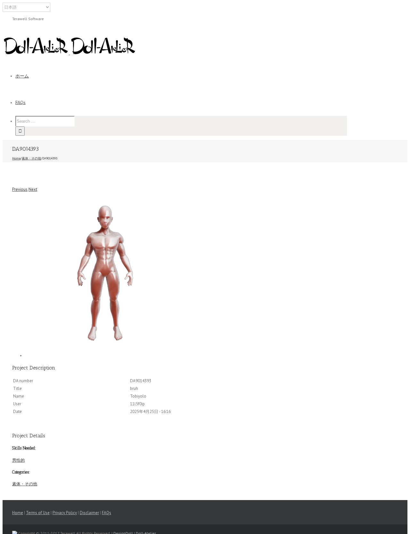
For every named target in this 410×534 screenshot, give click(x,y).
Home (17, 512)
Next (33, 189)
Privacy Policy (65, 512)
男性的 (18, 460)
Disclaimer (89, 512)
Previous (20, 189)
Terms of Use (38, 512)
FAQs (106, 512)
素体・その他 (24, 484)
